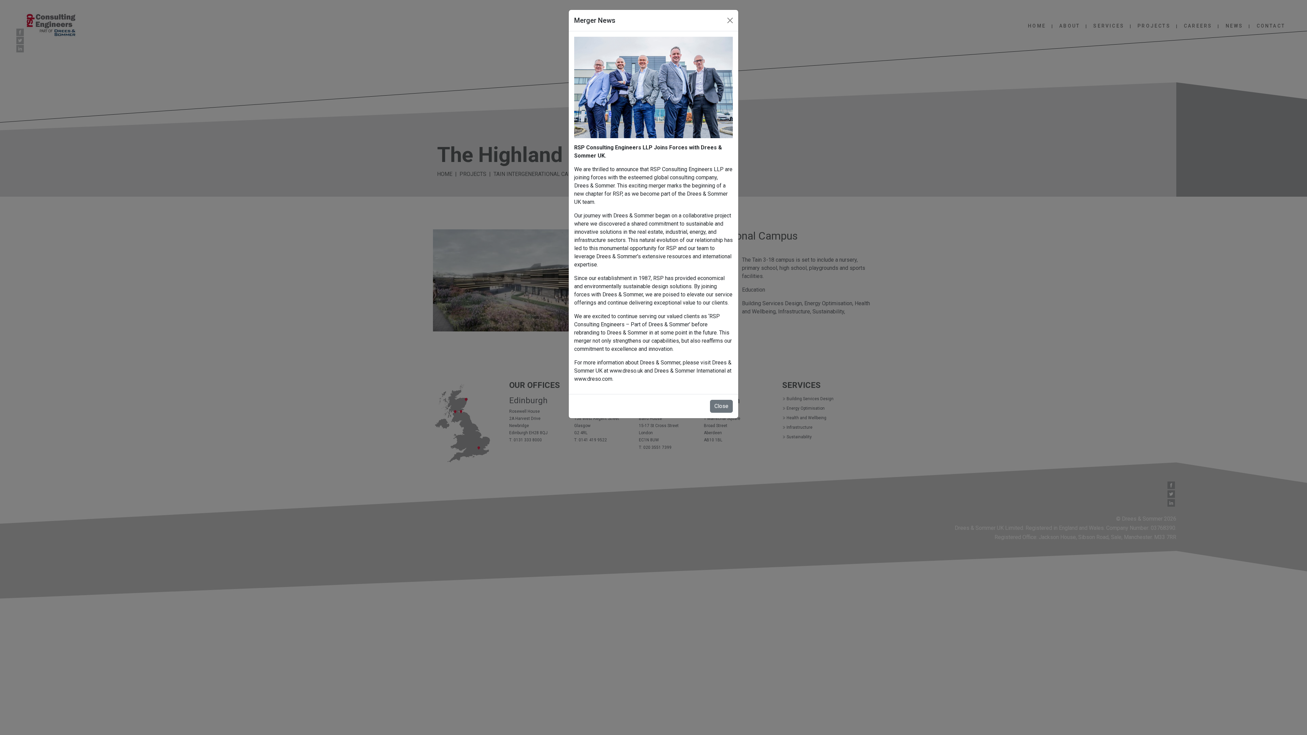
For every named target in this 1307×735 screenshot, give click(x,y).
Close (721, 406)
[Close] (730, 20)
